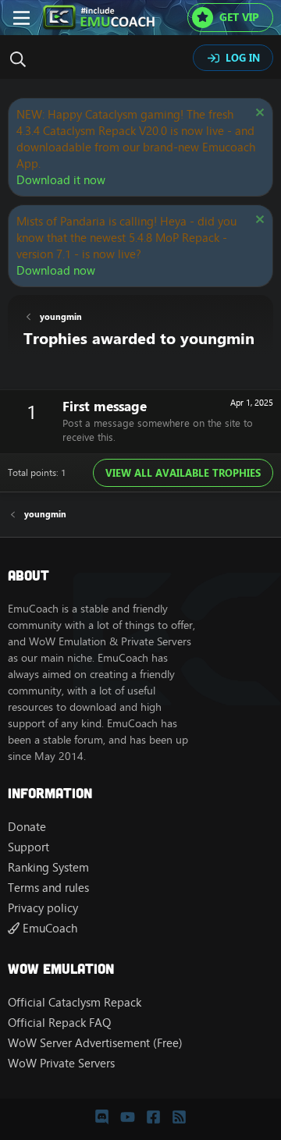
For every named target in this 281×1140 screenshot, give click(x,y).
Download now (55, 270)
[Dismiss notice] (258, 114)
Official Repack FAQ (59, 1022)
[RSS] (179, 1116)
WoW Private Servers (61, 1063)
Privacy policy (43, 908)
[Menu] (21, 18)
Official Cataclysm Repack (74, 1002)
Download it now (60, 180)
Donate (27, 827)
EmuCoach (48, 928)
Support (28, 847)
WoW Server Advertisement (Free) (95, 1043)
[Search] (22, 59)
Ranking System (48, 867)
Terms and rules (48, 887)
